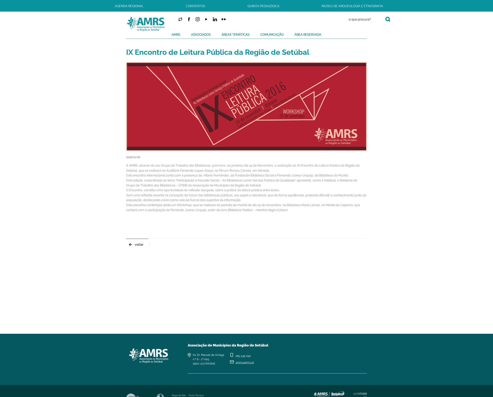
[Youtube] (206, 19)
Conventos (195, 6)
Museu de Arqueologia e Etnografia (352, 6)
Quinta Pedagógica (263, 6)
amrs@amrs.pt (245, 362)
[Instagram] (197, 19)
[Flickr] (223, 19)
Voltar (139, 244)
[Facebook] (188, 19)
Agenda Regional (129, 6)
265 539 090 (243, 355)
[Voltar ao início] (146, 24)
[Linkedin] (214, 19)
